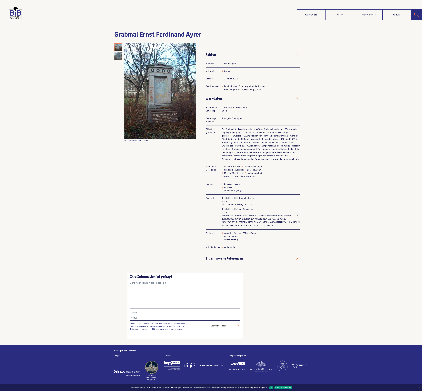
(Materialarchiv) (251, 166)
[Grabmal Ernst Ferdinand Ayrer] (160, 91)
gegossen (228, 187)
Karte (340, 14)
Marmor (228, 173)
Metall (227, 176)
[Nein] (419, 388)
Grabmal (228, 71)
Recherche (367, 14)
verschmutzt (230, 239)
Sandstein (228, 169)
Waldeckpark (230, 63)
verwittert (229, 233)
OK (271, 387)
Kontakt (397, 14)
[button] (375, 14)
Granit (227, 166)
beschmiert (229, 236)
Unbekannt (229, 107)
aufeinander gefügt (233, 190)
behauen (228, 183)
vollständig (229, 247)
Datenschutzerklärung (283, 387)
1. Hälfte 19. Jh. (231, 78)
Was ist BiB (311, 14)
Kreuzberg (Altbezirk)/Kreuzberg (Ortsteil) (243, 89)
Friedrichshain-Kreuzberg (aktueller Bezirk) (244, 86)
